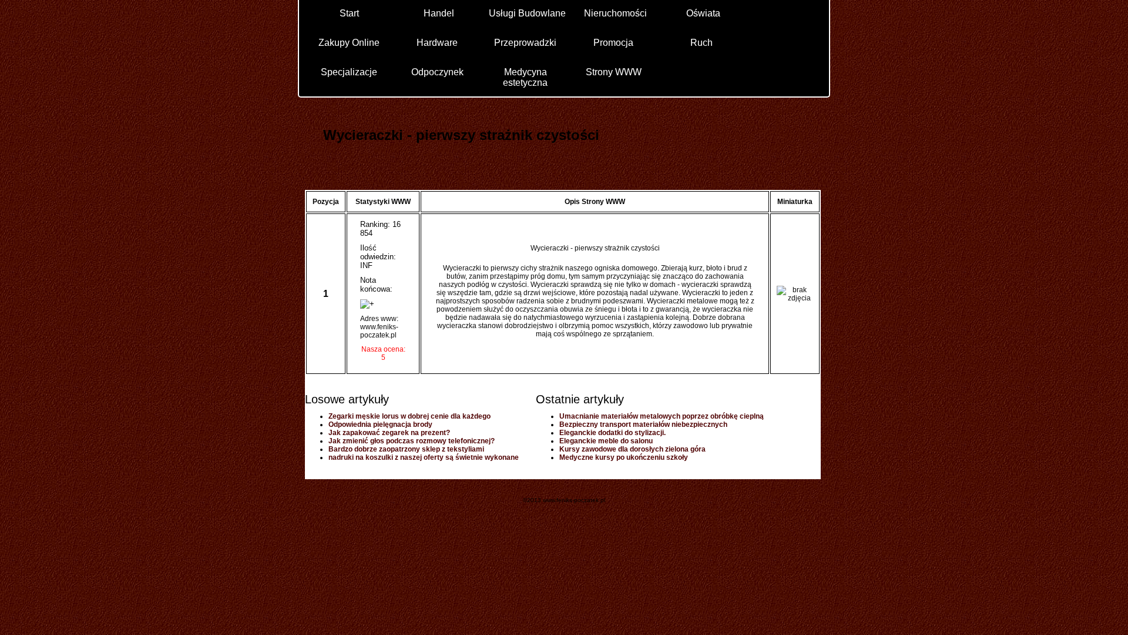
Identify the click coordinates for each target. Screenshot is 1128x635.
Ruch (701, 43)
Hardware (437, 43)
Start (349, 13)
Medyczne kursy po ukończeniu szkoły (623, 457)
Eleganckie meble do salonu (606, 441)
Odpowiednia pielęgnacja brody (380, 424)
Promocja (613, 43)
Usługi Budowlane (527, 13)
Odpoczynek (437, 72)
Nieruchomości (615, 13)
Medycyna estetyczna (525, 76)
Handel (439, 13)
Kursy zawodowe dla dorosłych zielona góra (632, 449)
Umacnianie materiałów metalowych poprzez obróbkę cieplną (661, 416)
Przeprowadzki (525, 43)
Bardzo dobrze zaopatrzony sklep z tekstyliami (406, 449)
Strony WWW (614, 72)
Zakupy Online (349, 43)
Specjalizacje (349, 72)
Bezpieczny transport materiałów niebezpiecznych (643, 424)
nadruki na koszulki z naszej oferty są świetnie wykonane (423, 457)
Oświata (703, 13)
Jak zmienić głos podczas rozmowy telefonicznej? (411, 441)
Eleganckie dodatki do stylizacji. (612, 433)
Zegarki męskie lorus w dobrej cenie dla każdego (409, 416)
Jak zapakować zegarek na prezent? (389, 433)
